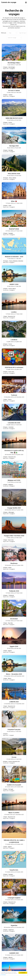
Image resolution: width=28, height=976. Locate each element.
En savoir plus (3, 974)
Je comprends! (22, 972)
